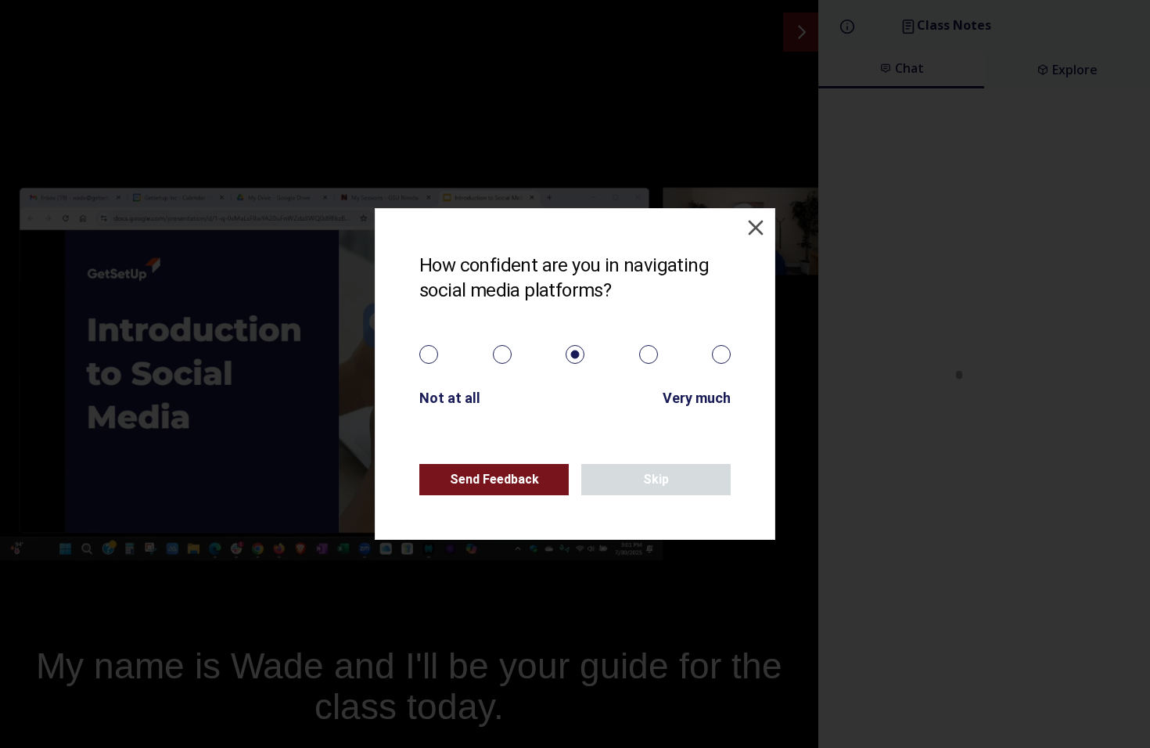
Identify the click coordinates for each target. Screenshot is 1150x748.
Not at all (449, 398)
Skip (656, 479)
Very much (697, 398)
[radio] (428, 354)
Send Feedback (494, 479)
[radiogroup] (575, 354)
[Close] (755, 227)
